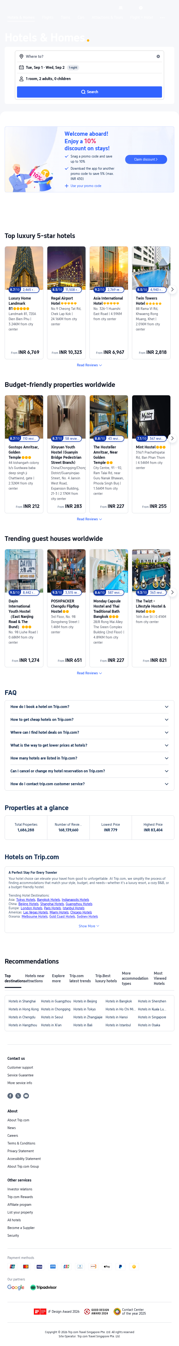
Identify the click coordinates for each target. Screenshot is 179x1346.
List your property (20, 1212)
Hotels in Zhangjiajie (88, 1017)
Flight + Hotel (141, 17)
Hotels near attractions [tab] (35, 978)
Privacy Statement (20, 1151)
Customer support (20, 1067)
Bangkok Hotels (48, 900)
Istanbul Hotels (73, 908)
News (11, 1128)
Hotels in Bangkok (119, 1001)
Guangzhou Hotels (79, 904)
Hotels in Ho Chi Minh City (122, 1009)
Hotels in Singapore (152, 1017)
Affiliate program (19, 1205)
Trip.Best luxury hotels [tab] (106, 978)
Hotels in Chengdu (22, 1017)
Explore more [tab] (58, 978)
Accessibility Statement (24, 1159)
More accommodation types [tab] (135, 978)
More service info (19, 1083)
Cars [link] (81, 17)
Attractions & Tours (107, 17)
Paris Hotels (52, 908)
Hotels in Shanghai (22, 1001)
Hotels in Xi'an (51, 1025)
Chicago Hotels (81, 912)
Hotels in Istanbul (118, 1025)
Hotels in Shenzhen (152, 1001)
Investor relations (19, 1189)
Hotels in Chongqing (55, 1009)
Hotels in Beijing (85, 1001)
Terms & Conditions (21, 1143)
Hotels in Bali (82, 1025)
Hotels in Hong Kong (24, 1009)
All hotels (14, 1220)
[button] (131, 8)
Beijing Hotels (28, 904)
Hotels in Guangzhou (56, 1001)
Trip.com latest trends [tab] (80, 978)
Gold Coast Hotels (62, 916)
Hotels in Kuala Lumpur (154, 1009)
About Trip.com (18, 1120)
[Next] (172, 289)
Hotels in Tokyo (84, 1009)
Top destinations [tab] (13, 978)
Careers (12, 1135)
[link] (121, 8)
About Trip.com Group (23, 1166)
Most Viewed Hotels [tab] (160, 978)
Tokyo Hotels (25, 900)
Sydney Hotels (87, 916)
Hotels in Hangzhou (23, 1025)
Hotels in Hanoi (117, 1017)
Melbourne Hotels (35, 916)
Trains (65, 17)
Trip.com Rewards (20, 1197)
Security (13, 1235)
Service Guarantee (20, 1075)
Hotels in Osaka (149, 1025)
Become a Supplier (20, 1228)
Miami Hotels (59, 912)
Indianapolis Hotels (75, 900)
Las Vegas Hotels (35, 912)
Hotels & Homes (21, 17)
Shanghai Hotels (52, 904)
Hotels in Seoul (52, 1017)
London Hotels (31, 908)
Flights (47, 17)
